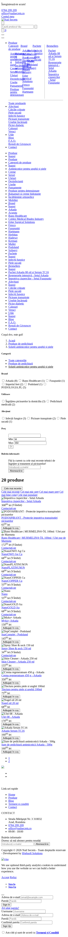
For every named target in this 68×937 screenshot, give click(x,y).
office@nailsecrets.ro (13, 13)
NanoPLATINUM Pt (13, 567)
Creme (13, 68)
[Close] (2, 894)
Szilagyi (31, 68)
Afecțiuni (13, 106)
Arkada (26, 50)
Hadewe (31, 54)
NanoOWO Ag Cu (11, 554)
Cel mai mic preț (29, 491)
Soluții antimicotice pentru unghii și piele (30, 346)
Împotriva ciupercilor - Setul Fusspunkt (54, 78)
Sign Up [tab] (12, 887)
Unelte (13, 82)
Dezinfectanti (17, 78)
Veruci (12, 131)
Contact (12, 147)
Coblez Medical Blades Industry (26, 68)
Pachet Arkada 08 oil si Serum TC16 (54, 54)
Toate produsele (17, 103)
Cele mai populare (27, 494)
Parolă (4, 900)
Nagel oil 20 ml (9, 703)
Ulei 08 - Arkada (10, 716)
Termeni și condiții (18, 803)
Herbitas (31, 50)
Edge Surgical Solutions (27, 78)
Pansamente (16, 85)
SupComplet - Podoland (14, 634)
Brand (24, 45)
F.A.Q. (12, 140)
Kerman (31, 57)
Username (7, 911)
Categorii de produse (14, 47)
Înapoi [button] (11, 156)
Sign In (6, 904)
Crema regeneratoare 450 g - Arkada (21, 675)
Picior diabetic (16, 125)
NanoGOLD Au (10, 607)
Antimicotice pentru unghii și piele (27, 168)
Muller (31, 61)
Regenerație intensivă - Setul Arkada (54, 66)
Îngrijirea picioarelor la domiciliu (25, 401)
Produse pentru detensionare (17, 92)
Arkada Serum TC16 (13, 730)
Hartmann (27, 91)
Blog (11, 137)
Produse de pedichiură (20, 343)
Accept (5, 877)
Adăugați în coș (11, 528)
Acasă (11, 340)
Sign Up (7, 926)
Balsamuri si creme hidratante (24, 193)
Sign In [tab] (11, 884)
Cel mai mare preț (49, 491)
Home (11, 794)
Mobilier (20, 71)
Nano (4, 594)
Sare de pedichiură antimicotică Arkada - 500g (26, 744)
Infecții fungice (38, 52)
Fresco (26, 84)
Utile (11, 134)
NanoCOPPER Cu (11, 580)
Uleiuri (14, 75)
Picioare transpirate (18, 118)
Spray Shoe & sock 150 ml (16, 648)
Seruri (13, 71)
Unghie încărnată (17, 122)
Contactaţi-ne (8, 508)
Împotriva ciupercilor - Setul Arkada (21, 501)
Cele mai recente (12, 488)
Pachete (37, 45)
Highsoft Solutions (32, 853)
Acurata (26, 54)
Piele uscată (37, 58)
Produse (12, 42)
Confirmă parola (10, 922)
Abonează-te (16, 471)
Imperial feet (14, 384)
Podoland (13, 247)
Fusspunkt (28, 88)
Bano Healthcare (17, 215)
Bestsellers (52, 45)
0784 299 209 (9, 10)
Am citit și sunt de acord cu (32, 932)
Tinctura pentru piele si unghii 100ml (21, 689)
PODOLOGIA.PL (13, 387)
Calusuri (13, 128)
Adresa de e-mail (10, 897)
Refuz (13, 877)
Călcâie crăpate (16, 109)
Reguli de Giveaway (19, 144)
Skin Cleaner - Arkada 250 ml (17, 661)
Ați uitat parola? (10, 908)
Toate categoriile (17, 360)
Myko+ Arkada (9, 620)
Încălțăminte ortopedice (21, 196)
